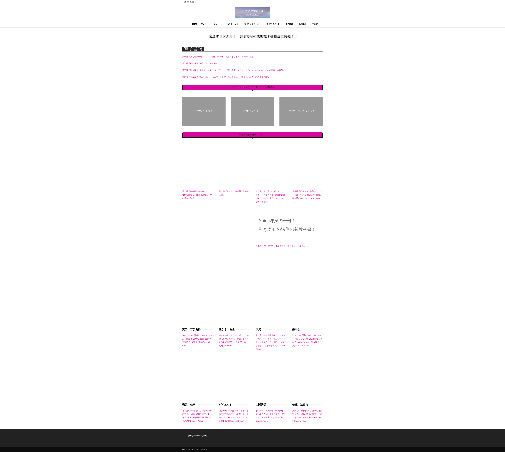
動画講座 (302, 24)
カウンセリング (231, 24)
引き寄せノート (273, 24)
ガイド (203, 24)
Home (194, 24)
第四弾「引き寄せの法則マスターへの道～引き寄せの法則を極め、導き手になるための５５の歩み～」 (227, 77)
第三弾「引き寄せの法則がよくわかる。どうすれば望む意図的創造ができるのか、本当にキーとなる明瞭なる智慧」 (233, 70)
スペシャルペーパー (252, 24)
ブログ (315, 24)
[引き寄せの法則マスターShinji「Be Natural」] (252, 12)
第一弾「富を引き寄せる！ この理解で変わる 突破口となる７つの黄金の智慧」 (218, 56)
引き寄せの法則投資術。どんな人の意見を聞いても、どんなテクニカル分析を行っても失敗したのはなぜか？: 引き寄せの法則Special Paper (270, 342)
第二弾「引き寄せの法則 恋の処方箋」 (200, 63)
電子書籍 (289, 24)
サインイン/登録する (189, 2)
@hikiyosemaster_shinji (197, 435)
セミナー (215, 24)
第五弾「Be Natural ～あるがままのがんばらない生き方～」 (282, 245)
